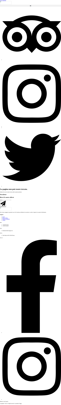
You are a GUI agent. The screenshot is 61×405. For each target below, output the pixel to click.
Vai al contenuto (3, 0)
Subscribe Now (3, 206)
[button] (30, 6)
